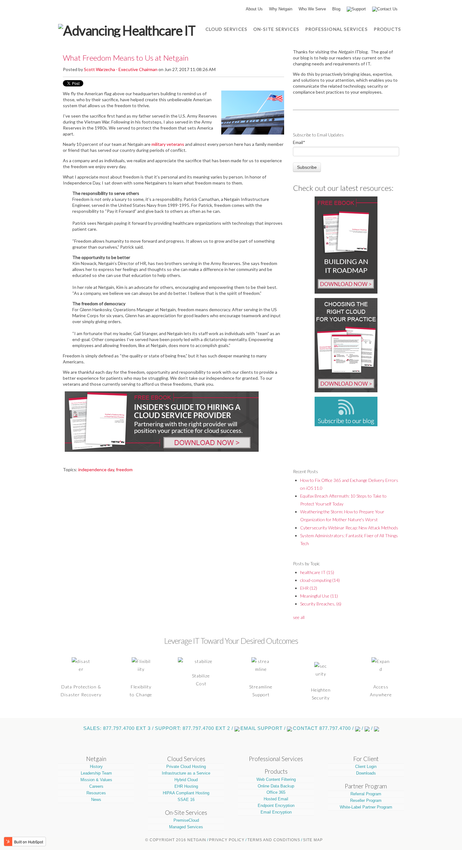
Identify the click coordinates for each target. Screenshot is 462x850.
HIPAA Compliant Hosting (186, 793)
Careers (96, 786)
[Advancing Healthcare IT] (126, 29)
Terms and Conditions (273, 840)
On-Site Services (186, 812)
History (96, 766)
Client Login (366, 766)
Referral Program (365, 794)
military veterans (167, 144)
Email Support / (263, 728)
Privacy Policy (227, 840)
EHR (308, 588)
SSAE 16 (186, 799)
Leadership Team (96, 773)
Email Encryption (276, 812)
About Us (254, 9)
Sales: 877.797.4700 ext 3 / (118, 728)
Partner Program (366, 786)
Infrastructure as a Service (186, 773)
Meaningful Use (319, 596)
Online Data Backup (276, 786)
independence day (96, 469)
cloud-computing (320, 580)
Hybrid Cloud (186, 779)
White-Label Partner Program (366, 807)
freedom (124, 469)
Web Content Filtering (276, 779)
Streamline (260, 686)
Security (321, 697)
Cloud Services (186, 758)
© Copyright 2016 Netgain (175, 840)
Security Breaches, (320, 603)
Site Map (313, 840)
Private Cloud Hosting (186, 766)
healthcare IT (317, 572)
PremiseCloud (186, 820)
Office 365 (276, 792)
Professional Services (276, 758)
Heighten (321, 690)
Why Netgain (280, 9)
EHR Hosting (186, 786)
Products (276, 771)
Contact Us (387, 9)
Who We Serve (312, 9)
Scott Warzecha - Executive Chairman (120, 69)
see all (299, 617)
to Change (141, 694)
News (96, 799)
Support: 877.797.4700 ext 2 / (194, 728)
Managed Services (186, 827)
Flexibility (141, 686)
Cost (201, 683)
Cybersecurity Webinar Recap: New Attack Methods (349, 527)
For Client (366, 758)
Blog (336, 9)
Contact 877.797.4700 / (323, 728)
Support (359, 9)
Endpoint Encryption (276, 805)
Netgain (96, 758)
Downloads (366, 773)
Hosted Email (276, 799)
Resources (96, 793)
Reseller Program (366, 800)
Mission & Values (96, 779)
